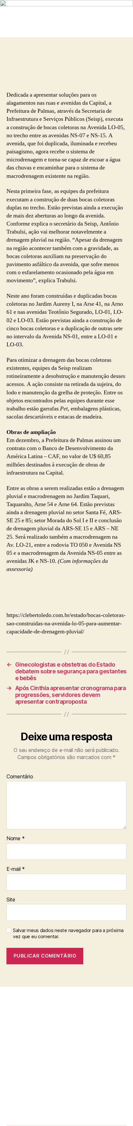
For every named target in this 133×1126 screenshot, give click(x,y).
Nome (15, 839)
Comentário (19, 777)
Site (10, 900)
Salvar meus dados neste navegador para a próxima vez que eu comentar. (68, 933)
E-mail (15, 869)
